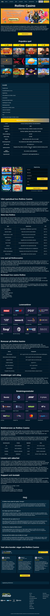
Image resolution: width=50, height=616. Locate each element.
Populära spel (5, 88)
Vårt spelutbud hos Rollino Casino (9, 95)
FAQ (3, 114)
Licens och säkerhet (6, 109)
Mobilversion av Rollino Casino (8, 107)
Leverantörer (4, 97)
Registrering (4, 93)
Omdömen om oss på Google (42, 552)
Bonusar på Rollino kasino (7, 100)
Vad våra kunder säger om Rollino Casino (10, 117)
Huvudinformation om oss (7, 90)
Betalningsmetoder (6, 105)
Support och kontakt (6, 112)
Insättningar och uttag (6, 102)
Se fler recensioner (25, 575)
